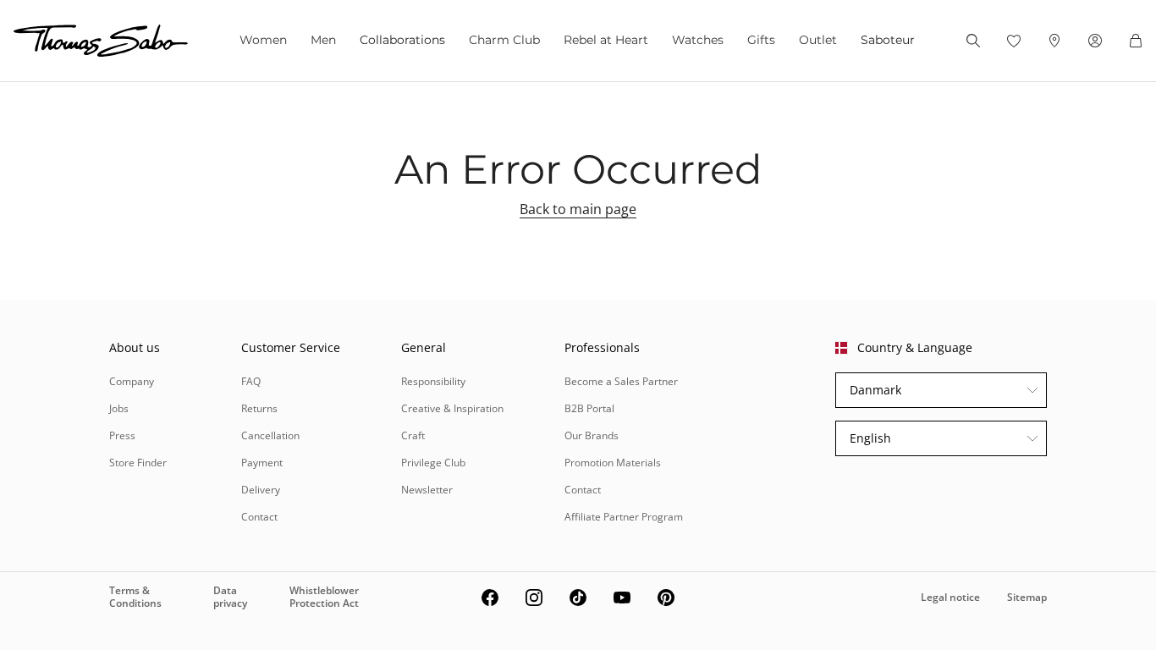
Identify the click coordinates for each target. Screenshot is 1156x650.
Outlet (818, 39)
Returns (259, 408)
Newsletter (427, 489)
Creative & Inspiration (452, 408)
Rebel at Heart (606, 39)
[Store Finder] (1054, 41)
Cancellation (270, 435)
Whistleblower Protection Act (324, 596)
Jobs (119, 408)
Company (131, 381)
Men (323, 39)
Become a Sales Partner (621, 381)
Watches (698, 39)
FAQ (251, 381)
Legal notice (950, 597)
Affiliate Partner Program (623, 517)
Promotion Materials (612, 462)
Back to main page (578, 209)
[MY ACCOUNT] (1095, 41)
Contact (259, 517)
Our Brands (591, 435)
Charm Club (504, 39)
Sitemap (1027, 597)
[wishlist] (1014, 41)
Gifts (761, 39)
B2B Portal (589, 408)
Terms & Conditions (135, 596)
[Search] (973, 41)
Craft (413, 435)
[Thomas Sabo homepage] (100, 41)
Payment (262, 462)
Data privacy (230, 596)
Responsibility (433, 381)
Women (263, 39)
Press (122, 435)
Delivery (260, 489)
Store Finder (138, 462)
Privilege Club (433, 462)
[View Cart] (1135, 41)
